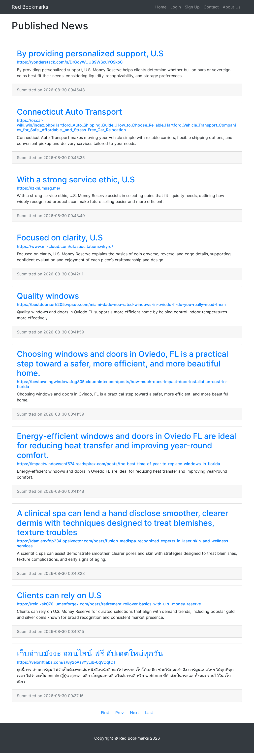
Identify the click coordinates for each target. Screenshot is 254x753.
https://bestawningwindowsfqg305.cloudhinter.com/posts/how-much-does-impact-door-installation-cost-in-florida (122, 384)
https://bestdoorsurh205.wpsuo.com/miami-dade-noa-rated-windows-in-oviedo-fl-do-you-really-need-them (121, 304)
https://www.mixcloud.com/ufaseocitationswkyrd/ (65, 246)
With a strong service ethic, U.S (76, 179)
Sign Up (192, 6)
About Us (231, 6)
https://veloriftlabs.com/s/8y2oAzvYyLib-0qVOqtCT (66, 662)
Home (160, 6)
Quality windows (48, 296)
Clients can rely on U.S (59, 595)
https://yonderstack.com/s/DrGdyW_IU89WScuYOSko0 (70, 62)
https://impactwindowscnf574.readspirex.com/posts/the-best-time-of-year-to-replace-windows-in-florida (118, 463)
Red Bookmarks (30, 7)
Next (134, 712)
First (105, 712)
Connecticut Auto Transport (69, 112)
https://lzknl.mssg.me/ (38, 188)
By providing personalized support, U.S (90, 53)
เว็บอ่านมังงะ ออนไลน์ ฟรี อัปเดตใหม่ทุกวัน (90, 653)
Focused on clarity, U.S (60, 237)
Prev (119, 712)
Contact (211, 6)
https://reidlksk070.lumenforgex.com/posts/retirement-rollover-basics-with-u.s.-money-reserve (109, 603)
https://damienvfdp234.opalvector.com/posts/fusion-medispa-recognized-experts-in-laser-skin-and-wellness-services (123, 543)
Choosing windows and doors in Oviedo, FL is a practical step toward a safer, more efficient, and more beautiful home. (122, 363)
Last (149, 712)
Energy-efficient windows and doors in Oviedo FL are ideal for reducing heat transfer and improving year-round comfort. (126, 445)
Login (175, 6)
